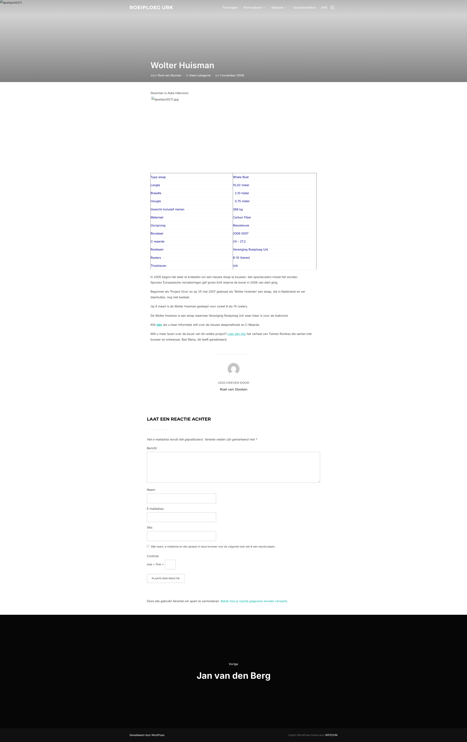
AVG (324, 7)
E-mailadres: (155, 508)
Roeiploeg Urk (151, 7)
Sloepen (277, 7)
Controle (153, 556)
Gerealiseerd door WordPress (147, 735)
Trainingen (230, 7)
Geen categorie (200, 75)
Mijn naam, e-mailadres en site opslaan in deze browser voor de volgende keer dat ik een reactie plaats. (213, 546)
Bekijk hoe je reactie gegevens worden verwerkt (254, 601)
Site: (150, 527)
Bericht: (152, 448)
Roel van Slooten (169, 75)
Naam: (151, 490)
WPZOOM (331, 735)
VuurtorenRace (304, 7)
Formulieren (253, 7)
